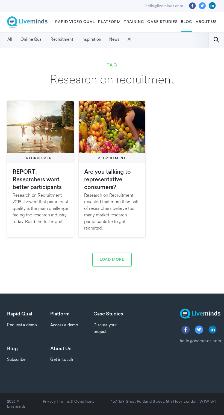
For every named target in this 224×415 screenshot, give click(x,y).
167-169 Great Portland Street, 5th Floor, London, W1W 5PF (164, 402)
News (114, 40)
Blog (186, 22)
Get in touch (61, 360)
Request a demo (22, 325)
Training (134, 22)
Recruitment (62, 40)
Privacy (49, 402)
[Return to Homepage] (198, 314)
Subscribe (16, 360)
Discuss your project (105, 329)
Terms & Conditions (76, 402)
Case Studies (162, 22)
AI (129, 40)
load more (112, 260)
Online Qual (31, 40)
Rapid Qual (19, 314)
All (9, 40)
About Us (206, 22)
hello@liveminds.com (164, 6)
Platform (109, 22)
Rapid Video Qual (75, 22)
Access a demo (64, 325)
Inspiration (91, 40)
